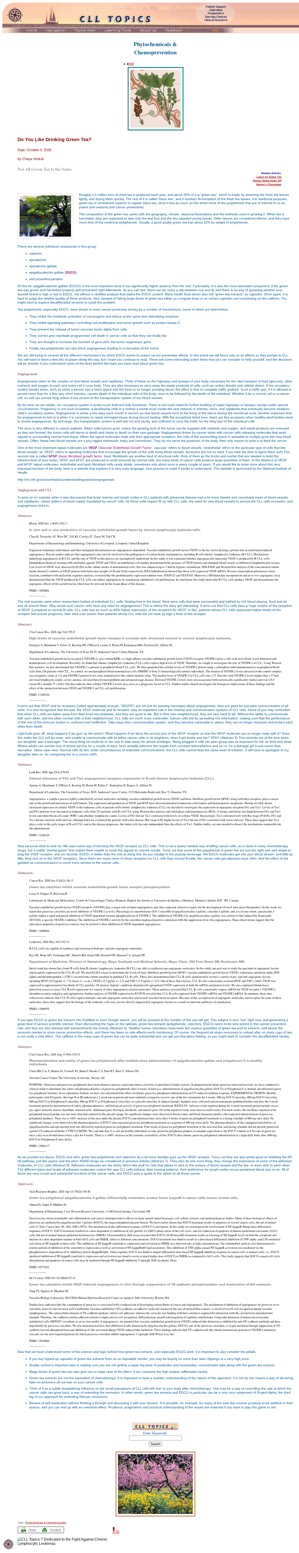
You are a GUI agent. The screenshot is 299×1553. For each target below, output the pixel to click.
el (129, 64)
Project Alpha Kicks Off (267, 180)
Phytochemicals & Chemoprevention (45, 1522)
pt (132, 64)
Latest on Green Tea (268, 177)
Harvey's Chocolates (268, 184)
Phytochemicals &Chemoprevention (155, 48)
